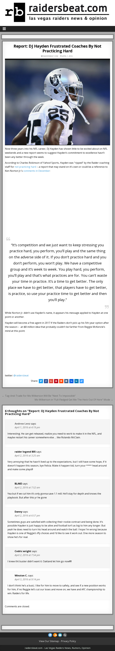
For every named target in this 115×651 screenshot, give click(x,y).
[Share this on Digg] (71, 381)
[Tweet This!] (41, 381)
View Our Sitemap (49, 641)
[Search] (65, 635)
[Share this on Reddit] (61, 381)
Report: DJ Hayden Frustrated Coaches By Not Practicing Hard (57, 48)
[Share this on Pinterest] (56, 381)
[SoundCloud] (55, 635)
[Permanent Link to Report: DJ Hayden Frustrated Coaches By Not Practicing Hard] (57, 102)
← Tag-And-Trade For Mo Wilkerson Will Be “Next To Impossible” (39, 395)
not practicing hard (25, 166)
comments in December (36, 170)
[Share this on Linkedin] (76, 381)
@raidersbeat (21, 375)
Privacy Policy (68, 641)
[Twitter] (50, 635)
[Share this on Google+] (51, 381)
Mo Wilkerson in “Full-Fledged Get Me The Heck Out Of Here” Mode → (74, 399)
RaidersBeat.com (50, 56)
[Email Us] (60, 635)
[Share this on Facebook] (46, 381)
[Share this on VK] (66, 381)
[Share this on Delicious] (82, 381)
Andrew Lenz (22, 423)
